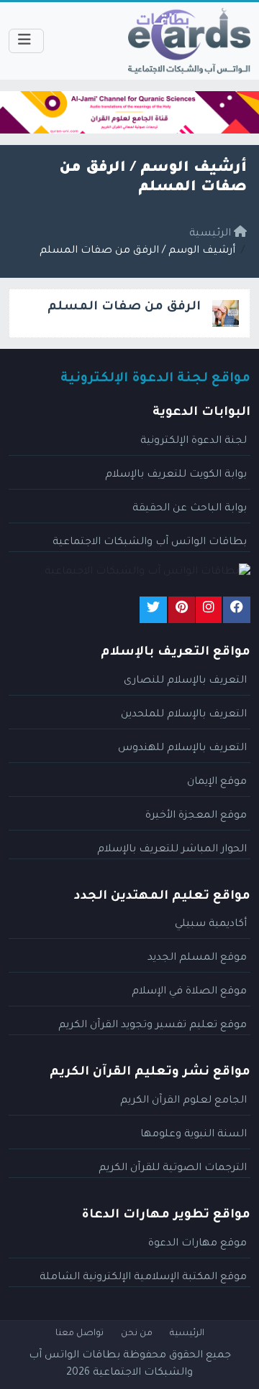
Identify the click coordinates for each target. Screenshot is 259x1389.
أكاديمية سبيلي (211, 924)
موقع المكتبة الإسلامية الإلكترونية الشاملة (143, 1277)
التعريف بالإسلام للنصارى (185, 681)
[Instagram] (209, 610)
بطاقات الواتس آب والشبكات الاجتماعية (150, 542)
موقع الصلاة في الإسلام (189, 992)
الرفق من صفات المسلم (124, 307)
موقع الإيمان (217, 782)
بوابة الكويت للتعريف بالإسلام (176, 475)
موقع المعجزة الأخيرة (196, 816)
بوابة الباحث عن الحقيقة (189, 509)
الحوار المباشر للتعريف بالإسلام (172, 850)
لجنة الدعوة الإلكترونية (193, 441)
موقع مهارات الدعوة (197, 1244)
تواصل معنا (79, 1334)
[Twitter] (153, 610)
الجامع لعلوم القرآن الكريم (183, 1101)
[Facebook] (236, 610)
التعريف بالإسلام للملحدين (184, 715)
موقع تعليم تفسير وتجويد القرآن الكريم (152, 1026)
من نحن (137, 1334)
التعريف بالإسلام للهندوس (182, 748)
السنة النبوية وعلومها (193, 1135)
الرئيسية (187, 1334)
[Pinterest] (181, 610)
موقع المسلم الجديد (197, 958)
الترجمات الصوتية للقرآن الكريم (173, 1168)
